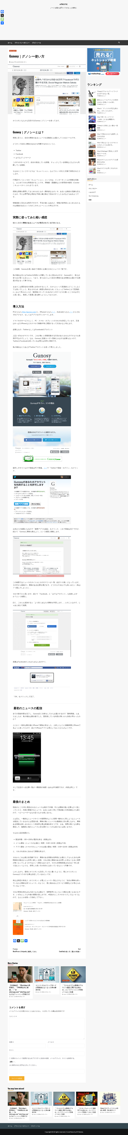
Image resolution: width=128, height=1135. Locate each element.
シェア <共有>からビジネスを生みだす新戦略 (37, 920)
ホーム (10, 43)
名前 (11, 1042)
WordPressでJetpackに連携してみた (25, 950)
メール (51, 1042)
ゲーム (91, 184)
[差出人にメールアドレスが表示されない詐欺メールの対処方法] (92, 102)
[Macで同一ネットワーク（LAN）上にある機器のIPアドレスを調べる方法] (92, 119)
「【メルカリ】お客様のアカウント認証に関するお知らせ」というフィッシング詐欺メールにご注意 (72, 988)
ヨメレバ (31, 906)
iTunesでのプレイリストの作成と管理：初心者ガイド (109, 1109)
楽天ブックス (36, 911)
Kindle (30, 911)
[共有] (2, 23)
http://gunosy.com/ (29, 312)
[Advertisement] (64, 26)
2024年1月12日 (109, 1112)
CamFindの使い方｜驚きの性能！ (70, 950)
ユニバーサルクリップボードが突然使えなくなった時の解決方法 (46, 987)
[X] (2, 15)
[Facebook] (2, 12)
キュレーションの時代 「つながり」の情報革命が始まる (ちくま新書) (42, 902)
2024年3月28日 (71, 994)
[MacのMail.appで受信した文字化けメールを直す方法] (92, 153)
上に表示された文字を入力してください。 (23, 1065)
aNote (12, 62)
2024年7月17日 (45, 992)
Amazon (26, 911)
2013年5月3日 (19, 62)
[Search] (119, 42)
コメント (13, 1016)
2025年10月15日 (18, 996)
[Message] (2, 19)
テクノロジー (13, 50)
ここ (53, 312)
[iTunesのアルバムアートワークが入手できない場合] (92, 93)
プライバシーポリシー (22, 43)
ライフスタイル (93, 196)
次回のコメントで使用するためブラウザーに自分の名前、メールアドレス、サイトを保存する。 (43, 1058)
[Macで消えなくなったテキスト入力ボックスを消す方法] (92, 144)
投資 (90, 199)
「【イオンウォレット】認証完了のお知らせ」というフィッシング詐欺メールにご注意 (86, 1110)
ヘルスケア (92, 192)
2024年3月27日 (87, 1114)
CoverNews (70, 1132)
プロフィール (36, 43)
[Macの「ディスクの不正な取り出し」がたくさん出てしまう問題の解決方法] (92, 110)
